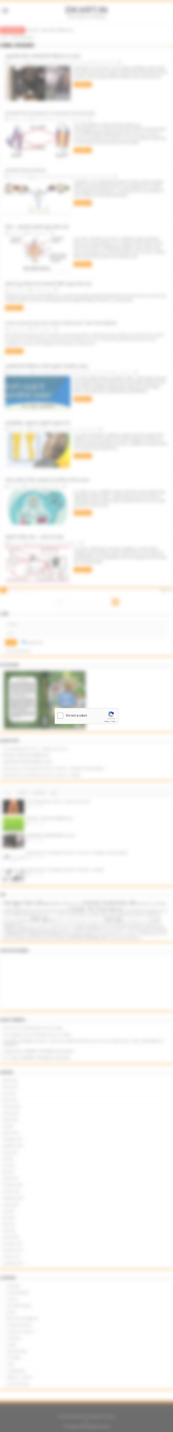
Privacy (106, 721)
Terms (113, 721)
